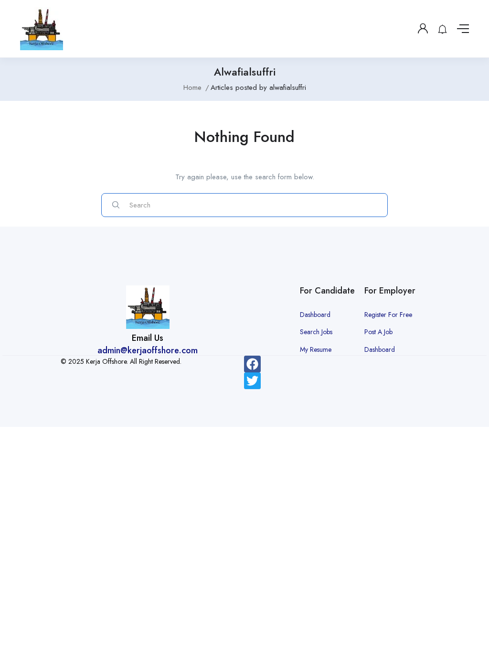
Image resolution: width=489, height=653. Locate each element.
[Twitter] (252, 380)
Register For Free (388, 314)
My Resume (315, 349)
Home (192, 87)
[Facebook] (252, 364)
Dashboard (315, 314)
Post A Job (378, 332)
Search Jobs (316, 332)
